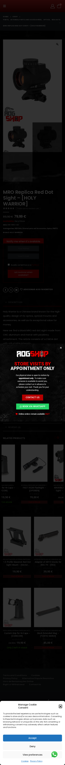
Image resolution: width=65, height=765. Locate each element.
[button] (60, 706)
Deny (33, 746)
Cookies (25, 761)
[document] (32, 382)
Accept (32, 738)
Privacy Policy (36, 761)
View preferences (32, 754)
